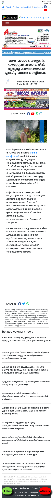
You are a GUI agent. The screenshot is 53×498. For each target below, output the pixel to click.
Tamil (8, 7)
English (16, 7)
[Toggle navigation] (7, 23)
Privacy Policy (38, 488)
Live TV (46, 491)
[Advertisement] (26, 278)
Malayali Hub (26, 7)
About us (13, 488)
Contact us (24, 488)
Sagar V (35, 495)
